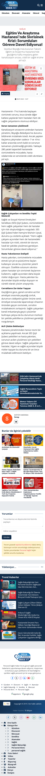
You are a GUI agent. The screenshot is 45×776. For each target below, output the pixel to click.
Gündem (5, 13)
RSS (7, 704)
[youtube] (27, 717)
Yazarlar (11, 759)
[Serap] (7, 418)
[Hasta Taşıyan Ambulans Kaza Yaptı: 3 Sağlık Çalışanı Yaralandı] (12, 462)
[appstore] (16, 694)
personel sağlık (18, 750)
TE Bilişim (28, 710)
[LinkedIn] (24, 678)
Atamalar (26, 13)
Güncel (36, 13)
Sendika (22, 687)
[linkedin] (40, 717)
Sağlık (22, 29)
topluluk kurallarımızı (24, 545)
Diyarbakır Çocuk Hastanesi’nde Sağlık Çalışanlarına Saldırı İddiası (31, 450)
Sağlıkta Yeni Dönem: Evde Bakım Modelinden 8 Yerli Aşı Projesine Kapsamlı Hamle (11, 493)
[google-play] (28, 694)
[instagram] (21, 717)
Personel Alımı (9, 689)
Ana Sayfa (11, 722)
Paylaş (6, 93)
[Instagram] (20, 678)
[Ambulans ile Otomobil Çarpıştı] (12, 440)
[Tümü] (42, 567)
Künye (10, 770)
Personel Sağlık (25, 550)
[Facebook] (12, 678)
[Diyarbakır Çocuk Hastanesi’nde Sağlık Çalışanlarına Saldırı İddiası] (33, 440)
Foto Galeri (12, 753)
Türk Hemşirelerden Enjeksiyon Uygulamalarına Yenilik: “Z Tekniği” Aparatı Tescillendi (32, 493)
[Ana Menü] (42, 5)
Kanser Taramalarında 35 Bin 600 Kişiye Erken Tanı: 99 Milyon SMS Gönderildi (33, 471)
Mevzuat (31, 687)
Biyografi (11, 764)
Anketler (11, 767)
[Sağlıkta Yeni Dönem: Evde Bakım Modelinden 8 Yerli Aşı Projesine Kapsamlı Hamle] (12, 482)
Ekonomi (15, 13)
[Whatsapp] (32, 678)
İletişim (10, 773)
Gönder (6, 537)
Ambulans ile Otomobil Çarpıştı (10, 448)
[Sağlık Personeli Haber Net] (9, 5)
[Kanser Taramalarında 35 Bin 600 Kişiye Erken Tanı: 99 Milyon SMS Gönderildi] (33, 462)
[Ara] (38, 5)
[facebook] (8, 717)
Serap (16, 417)
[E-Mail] (16, 422)
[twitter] (15, 717)
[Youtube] (28, 678)
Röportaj (11, 761)
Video (10, 756)
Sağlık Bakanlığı (9, 687)
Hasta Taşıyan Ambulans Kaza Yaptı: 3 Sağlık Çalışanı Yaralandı (11, 471)
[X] (16, 678)
